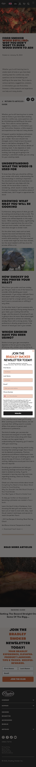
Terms (25, 409)
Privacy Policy (18, 409)
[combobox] (6, 396)
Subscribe (18, 413)
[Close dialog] (33, 351)
